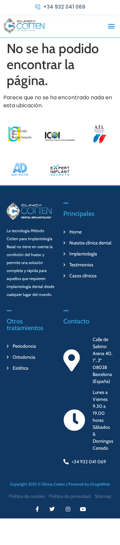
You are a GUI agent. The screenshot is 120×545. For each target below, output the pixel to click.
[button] (111, 25)
